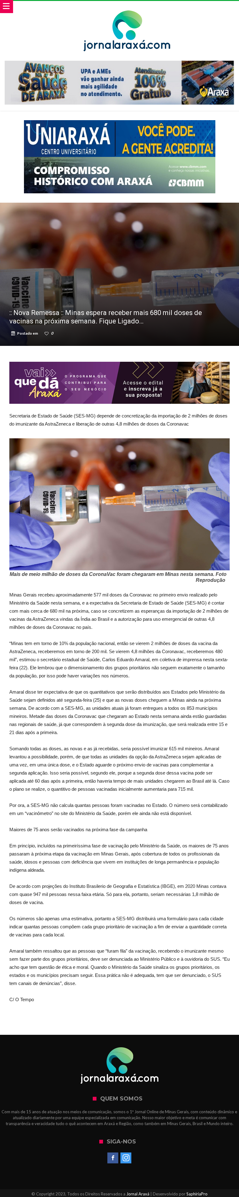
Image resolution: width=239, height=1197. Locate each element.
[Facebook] (112, 1158)
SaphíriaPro (197, 1193)
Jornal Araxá (137, 1193)
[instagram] (125, 1158)
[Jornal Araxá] (127, 7)
